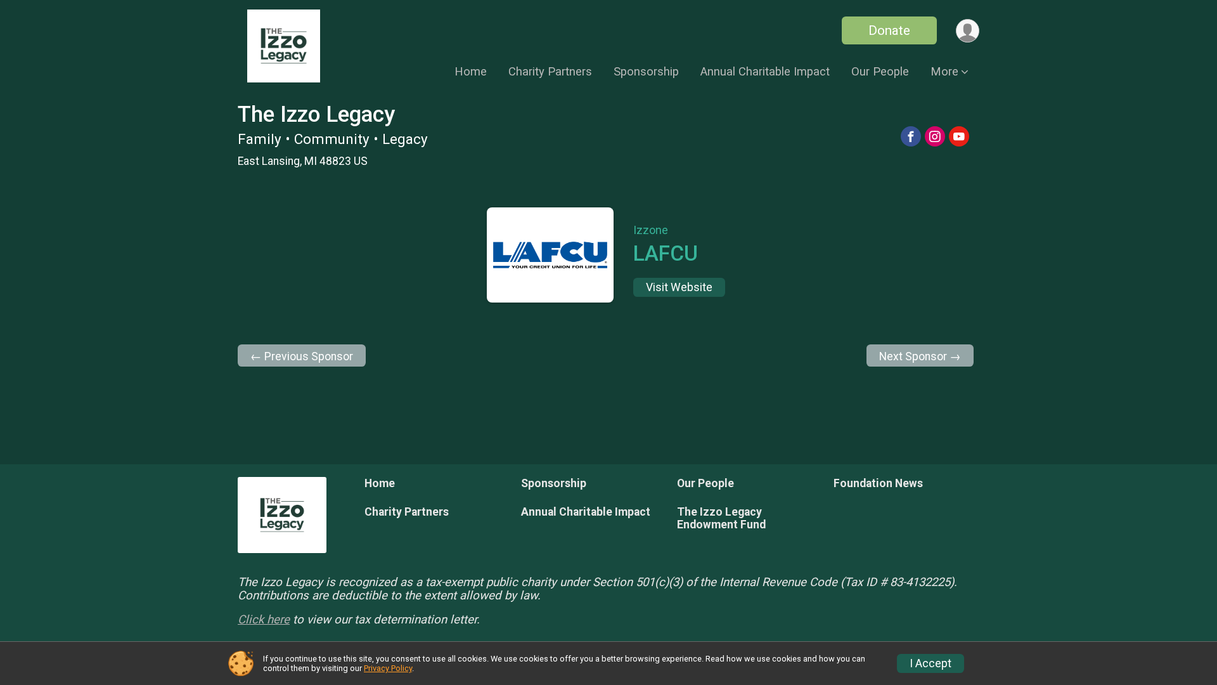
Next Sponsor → (920, 356)
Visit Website (679, 287)
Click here (264, 620)
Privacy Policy (388, 668)
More (944, 71)
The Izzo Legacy (316, 114)
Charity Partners (550, 71)
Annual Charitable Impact (765, 71)
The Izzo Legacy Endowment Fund (721, 518)
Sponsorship (646, 71)
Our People (880, 71)
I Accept (930, 663)
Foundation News (878, 483)
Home (470, 71)
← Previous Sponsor (301, 356)
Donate (889, 30)
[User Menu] (967, 30)
